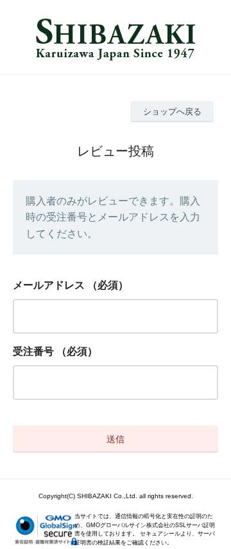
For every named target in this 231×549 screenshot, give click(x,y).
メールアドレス (49, 285)
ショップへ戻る (172, 111)
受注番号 (33, 351)
